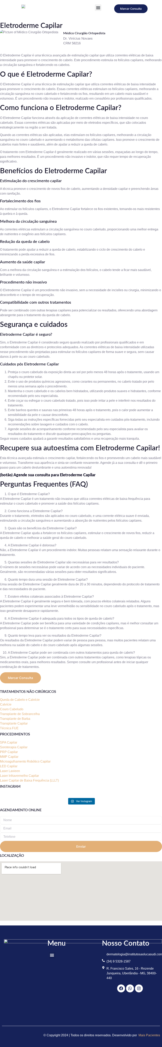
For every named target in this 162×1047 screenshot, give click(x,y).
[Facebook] (121, 988)
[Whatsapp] (130, 988)
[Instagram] (139, 988)
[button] (98, 7)
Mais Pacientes (149, 1035)
